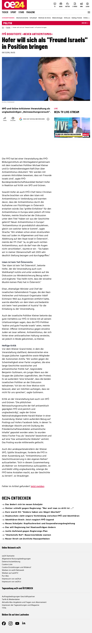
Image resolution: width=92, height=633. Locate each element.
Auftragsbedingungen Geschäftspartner (18, 596)
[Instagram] (10, 623)
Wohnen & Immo (44, 18)
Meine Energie (57, 18)
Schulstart (33, 18)
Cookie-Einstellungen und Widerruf (16, 567)
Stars (21, 12)
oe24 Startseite (8, 556)
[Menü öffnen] (88, 12)
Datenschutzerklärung (11, 561)
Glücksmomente (22, 18)
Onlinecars (87, 18)
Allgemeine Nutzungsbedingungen (16, 558)
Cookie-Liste (7, 564)
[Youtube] (17, 623)
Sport (13, 12)
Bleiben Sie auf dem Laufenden (15, 614)
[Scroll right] (89, 18)
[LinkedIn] (24, 623)
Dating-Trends (77, 18)
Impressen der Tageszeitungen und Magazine (20, 605)
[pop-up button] (82, 134)
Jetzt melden (37, 486)
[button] (58, 134)
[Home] (3, 27)
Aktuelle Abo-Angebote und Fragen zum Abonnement (24, 602)
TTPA (4, 608)
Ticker (5, 12)
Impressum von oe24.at (11, 578)
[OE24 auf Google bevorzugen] (48, 119)
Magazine (30, 12)
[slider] (66, 134)
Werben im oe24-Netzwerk (13, 570)
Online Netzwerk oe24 (11, 547)
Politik (7, 23)
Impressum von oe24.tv (11, 581)
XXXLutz (67, 18)
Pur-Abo (5, 576)
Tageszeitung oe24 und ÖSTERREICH (17, 588)
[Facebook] (4, 623)
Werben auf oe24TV (10, 573)
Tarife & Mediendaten (11, 599)
